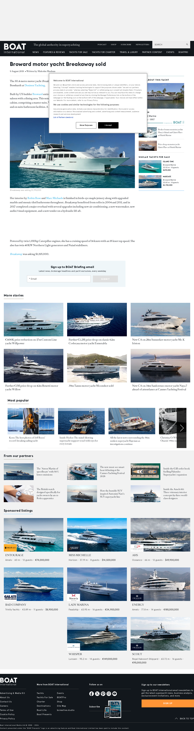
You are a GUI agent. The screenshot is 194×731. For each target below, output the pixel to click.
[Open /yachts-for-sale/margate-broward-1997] (150, 181)
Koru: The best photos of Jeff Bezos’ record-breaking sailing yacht (27, 439)
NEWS (36, 52)
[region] (98, 103)
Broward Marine (147, 116)
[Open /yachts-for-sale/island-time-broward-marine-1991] (150, 166)
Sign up (167, 703)
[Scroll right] (181, 428)
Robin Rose (34, 198)
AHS (135, 555)
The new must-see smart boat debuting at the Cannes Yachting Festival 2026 (112, 471)
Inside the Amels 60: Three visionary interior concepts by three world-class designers (175, 494)
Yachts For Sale (45, 697)
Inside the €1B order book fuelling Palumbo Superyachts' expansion (176, 471)
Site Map (61, 706)
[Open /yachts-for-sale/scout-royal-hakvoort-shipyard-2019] (160, 634)
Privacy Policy (7, 719)
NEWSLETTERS (142, 44)
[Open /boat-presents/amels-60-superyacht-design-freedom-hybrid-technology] (146, 493)
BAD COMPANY (15, 605)
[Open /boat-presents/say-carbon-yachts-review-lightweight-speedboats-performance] (19, 471)
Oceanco (137, 560)
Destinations (43, 706)
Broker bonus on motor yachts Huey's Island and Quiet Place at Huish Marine (170, 132)
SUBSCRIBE (126, 44)
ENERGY (138, 605)
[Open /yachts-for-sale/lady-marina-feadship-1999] (97, 584)
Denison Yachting (35, 85)
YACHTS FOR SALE (78, 52)
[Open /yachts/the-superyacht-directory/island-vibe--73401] (161, 96)
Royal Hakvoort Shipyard (145, 658)
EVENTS (170, 52)
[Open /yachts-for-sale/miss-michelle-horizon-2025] (97, 535)
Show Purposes (86, 125)
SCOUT (137, 654)
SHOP (113, 44)
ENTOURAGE (14, 555)
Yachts (40, 693)
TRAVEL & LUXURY (129, 52)
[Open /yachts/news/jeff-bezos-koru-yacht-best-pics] (31, 421)
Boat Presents (44, 714)
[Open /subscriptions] (109, 710)
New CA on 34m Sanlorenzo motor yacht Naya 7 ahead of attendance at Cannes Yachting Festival (159, 387)
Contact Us (6, 702)
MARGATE (167, 176)
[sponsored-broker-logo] (10, 550)
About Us (5, 697)
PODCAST (102, 44)
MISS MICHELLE (80, 555)
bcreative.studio (66, 710)
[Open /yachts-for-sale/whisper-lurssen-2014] (97, 634)
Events (60, 693)
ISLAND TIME (168, 161)
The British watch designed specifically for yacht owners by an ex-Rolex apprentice (48, 494)
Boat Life (42, 710)
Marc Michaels (54, 198)
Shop (59, 702)
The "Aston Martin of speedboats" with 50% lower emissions (48, 471)
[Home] (17, 48)
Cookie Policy (7, 714)
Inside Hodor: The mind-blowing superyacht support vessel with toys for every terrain (79, 440)
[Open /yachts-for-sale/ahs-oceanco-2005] (160, 535)
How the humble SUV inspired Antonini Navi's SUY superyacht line (112, 493)
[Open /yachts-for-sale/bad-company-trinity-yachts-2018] (33, 584)
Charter (41, 702)
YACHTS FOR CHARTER (103, 52)
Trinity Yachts (12, 609)
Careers (4, 706)
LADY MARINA (79, 605)
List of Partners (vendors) (63, 117)
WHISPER (75, 654)
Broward (37, 94)
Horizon (73, 560)
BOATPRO (183, 52)
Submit (105, 279)
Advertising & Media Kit (12, 693)
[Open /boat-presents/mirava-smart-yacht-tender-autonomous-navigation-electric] (82, 471)
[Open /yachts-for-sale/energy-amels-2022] (160, 584)
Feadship (74, 609)
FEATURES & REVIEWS (54, 52)
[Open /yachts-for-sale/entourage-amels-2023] (33, 535)
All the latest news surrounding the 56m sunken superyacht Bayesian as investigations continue (130, 441)
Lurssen (73, 658)
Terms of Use (6, 710)
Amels (8, 560)
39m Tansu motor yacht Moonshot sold (91, 386)
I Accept (108, 125)
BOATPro (61, 697)
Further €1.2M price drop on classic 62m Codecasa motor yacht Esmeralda (92, 341)
